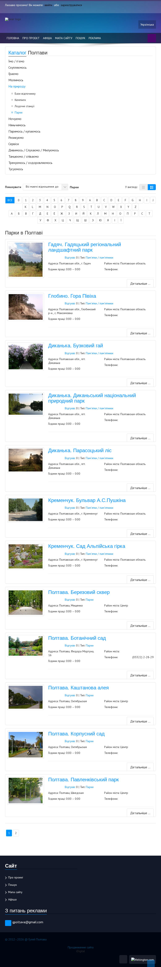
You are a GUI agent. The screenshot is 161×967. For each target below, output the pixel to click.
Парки (18, 112)
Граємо (13, 74)
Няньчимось (17, 125)
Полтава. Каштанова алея (78, 687)
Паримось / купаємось (24, 131)
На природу (16, 86)
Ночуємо (14, 119)
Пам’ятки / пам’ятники (99, 257)
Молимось (15, 80)
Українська (147, 24)
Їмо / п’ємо (16, 61)
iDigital (80, 951)
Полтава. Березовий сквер (79, 591)
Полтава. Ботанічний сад (77, 637)
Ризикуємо (16, 137)
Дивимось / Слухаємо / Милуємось (33, 150)
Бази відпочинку (25, 93)
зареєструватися (71, 5)
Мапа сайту (63, 38)
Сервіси (13, 144)
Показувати (13, 186)
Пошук (80, 38)
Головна (13, 38)
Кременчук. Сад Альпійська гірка (86, 545)
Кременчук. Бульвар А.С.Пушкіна (87, 499)
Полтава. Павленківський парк (83, 779)
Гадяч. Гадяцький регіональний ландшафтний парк (84, 246)
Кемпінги (20, 100)
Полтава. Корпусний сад (76, 733)
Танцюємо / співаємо (23, 156)
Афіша (47, 38)
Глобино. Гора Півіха (72, 295)
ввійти (48, 5)
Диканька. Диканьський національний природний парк (92, 397)
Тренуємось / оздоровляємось (30, 163)
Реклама (95, 38)
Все (10, 200)
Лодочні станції (24, 106)
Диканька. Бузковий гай (75, 345)
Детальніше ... (140, 283)
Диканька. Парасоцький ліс (80, 450)
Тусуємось (15, 169)
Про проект (31, 38)
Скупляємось (17, 67)
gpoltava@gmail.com (27, 922)
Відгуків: (70, 257)
